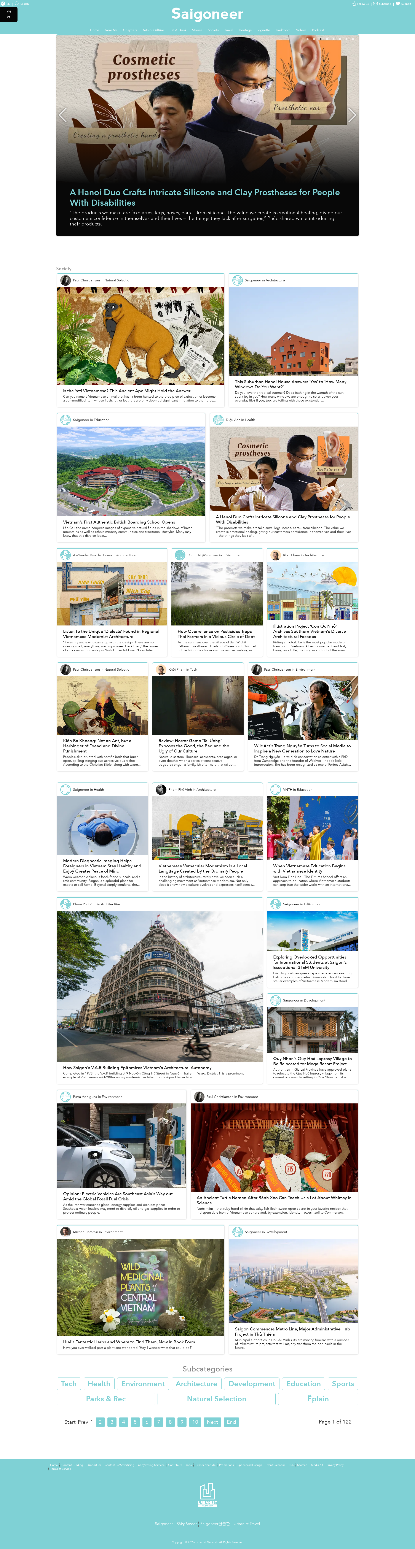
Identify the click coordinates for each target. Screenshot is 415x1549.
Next (352, 115)
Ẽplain (318, 1399)
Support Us (94, 1465)
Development (251, 1384)
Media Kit (317, 1465)
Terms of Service (60, 1469)
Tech (69, 1384)
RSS (291, 1465)
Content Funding (72, 1465)
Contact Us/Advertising (119, 1465)
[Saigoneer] (208, 11)
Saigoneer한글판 (215, 1524)
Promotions (226, 1465)
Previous (62, 115)
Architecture (196, 1384)
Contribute (175, 1465)
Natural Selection (216, 1399)
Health (99, 1384)
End (231, 1422)
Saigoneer (164, 1524)
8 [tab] (359, 39)
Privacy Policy (335, 1465)
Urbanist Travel (247, 1524)
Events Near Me (205, 1465)
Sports (343, 1384)
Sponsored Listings (250, 1465)
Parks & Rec (106, 1399)
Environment (143, 1384)
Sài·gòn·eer (187, 1524)
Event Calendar (275, 1465)
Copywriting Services (151, 1465)
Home (54, 1465)
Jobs (189, 1465)
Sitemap (302, 1465)
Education (303, 1384)
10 (195, 1422)
